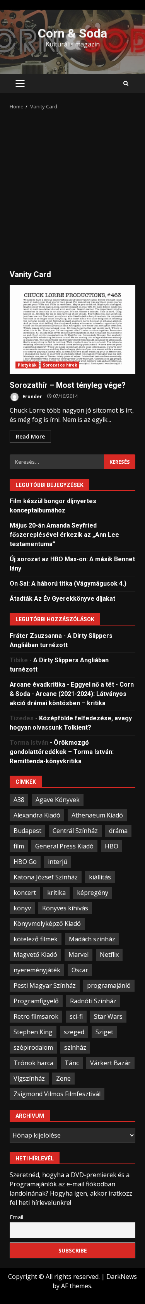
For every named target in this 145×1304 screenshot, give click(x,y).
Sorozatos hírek (60, 365)
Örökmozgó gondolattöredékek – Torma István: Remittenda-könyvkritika (62, 752)
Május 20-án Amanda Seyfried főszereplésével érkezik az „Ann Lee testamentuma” (64, 535)
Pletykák (27, 365)
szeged (74, 1032)
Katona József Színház (46, 877)
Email (16, 1217)
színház (75, 1047)
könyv (22, 908)
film (19, 846)
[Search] (125, 83)
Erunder (31, 396)
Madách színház (92, 939)
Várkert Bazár (110, 1063)
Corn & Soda (72, 33)
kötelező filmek (36, 939)
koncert (25, 892)
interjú (57, 861)
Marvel (78, 954)
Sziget (104, 1032)
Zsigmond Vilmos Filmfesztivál (57, 1094)
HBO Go (25, 861)
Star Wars (108, 1016)
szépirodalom (33, 1047)
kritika (56, 892)
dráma (118, 830)
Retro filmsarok (36, 1016)
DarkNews (121, 1276)
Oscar (80, 970)
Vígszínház (29, 1078)
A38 (19, 799)
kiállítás (100, 877)
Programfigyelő (36, 1001)
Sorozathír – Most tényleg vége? (72, 329)
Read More (30, 436)
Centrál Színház (75, 830)
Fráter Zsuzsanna (36, 635)
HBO (111, 846)
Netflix (109, 954)
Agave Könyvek (58, 799)
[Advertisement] (72, 187)
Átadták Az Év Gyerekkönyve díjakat (62, 598)
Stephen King (33, 1032)
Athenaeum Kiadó (97, 815)
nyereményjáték (37, 970)
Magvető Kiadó (35, 954)
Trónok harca (33, 1063)
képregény (92, 892)
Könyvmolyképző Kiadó (47, 923)
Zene (63, 1078)
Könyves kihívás (65, 908)
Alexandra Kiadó (37, 815)
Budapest (27, 830)
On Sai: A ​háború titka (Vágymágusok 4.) (68, 583)
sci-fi (76, 1016)
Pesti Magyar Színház (45, 985)
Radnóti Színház (93, 1001)
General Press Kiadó (64, 846)
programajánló (109, 985)
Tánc (72, 1063)
